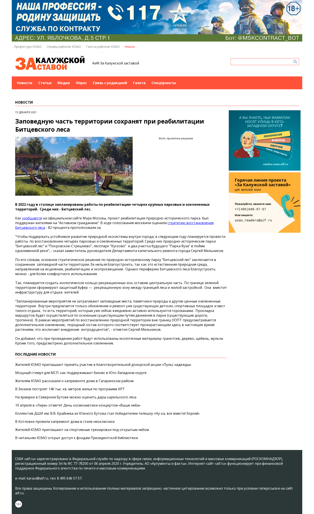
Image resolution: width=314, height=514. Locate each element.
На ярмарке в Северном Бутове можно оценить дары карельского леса (75, 397)
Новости (24, 82)
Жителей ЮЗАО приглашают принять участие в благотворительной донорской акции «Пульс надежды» (103, 364)
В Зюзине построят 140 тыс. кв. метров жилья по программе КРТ (70, 389)
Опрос (81, 82)
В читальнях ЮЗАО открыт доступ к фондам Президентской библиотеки (76, 437)
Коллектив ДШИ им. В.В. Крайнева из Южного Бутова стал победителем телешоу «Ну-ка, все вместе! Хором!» (107, 413)
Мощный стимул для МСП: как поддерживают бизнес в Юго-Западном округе (81, 372)
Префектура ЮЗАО (28, 47)
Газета (139, 82)
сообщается (32, 218)
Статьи (44, 82)
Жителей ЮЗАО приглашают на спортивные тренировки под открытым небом (82, 429)
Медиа (63, 82)
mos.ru (130, 47)
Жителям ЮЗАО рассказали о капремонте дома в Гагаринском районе (74, 380)
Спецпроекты (163, 82)
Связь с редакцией (110, 82)
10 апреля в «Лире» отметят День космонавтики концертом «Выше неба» (78, 405)
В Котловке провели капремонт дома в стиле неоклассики (64, 421)
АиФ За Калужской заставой (115, 63)
